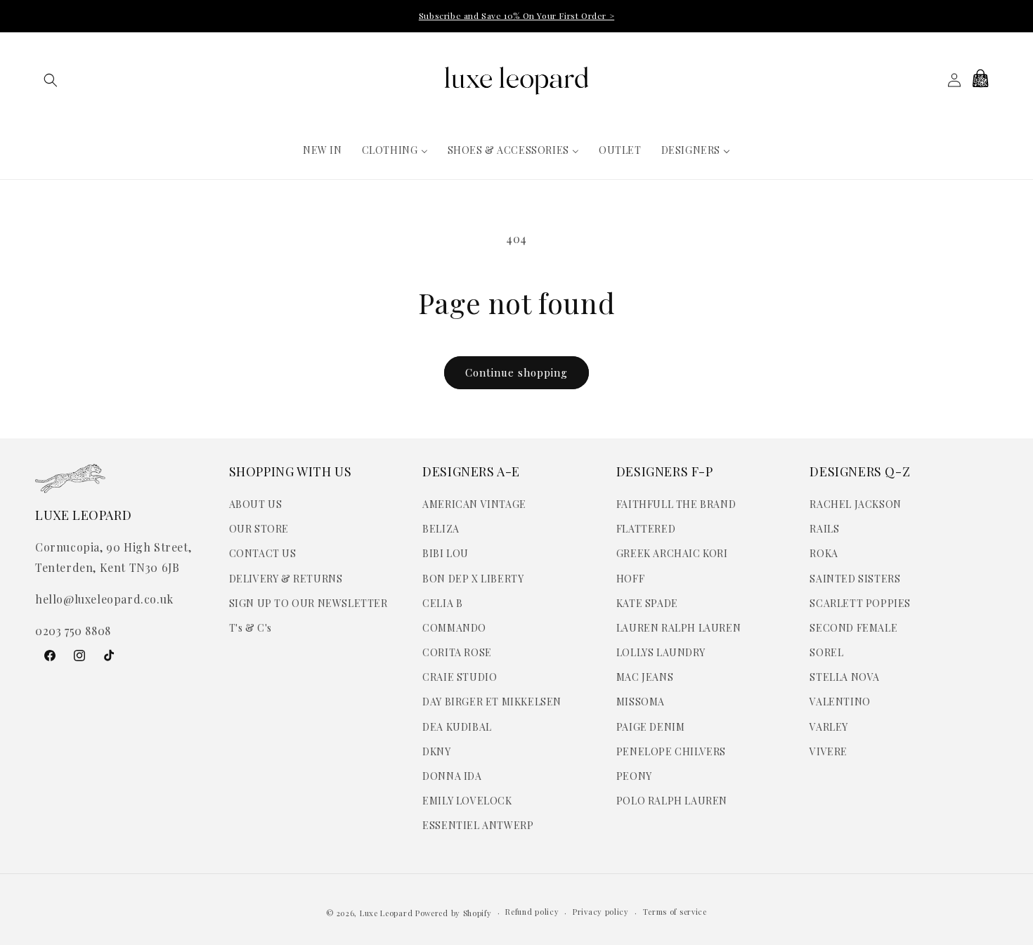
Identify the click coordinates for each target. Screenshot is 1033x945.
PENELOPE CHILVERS (671, 751)
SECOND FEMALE (853, 627)
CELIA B (442, 603)
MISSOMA (640, 701)
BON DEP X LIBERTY (473, 578)
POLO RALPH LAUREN (671, 800)
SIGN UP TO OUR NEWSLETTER (308, 603)
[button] (50, 80)
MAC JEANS (644, 677)
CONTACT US (263, 553)
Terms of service (675, 911)
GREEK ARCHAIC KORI (672, 553)
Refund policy (532, 911)
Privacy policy (601, 911)
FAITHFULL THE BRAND (676, 504)
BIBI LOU (445, 553)
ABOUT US (255, 504)
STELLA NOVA (845, 677)
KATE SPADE (647, 603)
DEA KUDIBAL (457, 727)
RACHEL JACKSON (855, 504)
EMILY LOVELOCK (467, 800)
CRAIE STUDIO (459, 677)
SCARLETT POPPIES (860, 603)
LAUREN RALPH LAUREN (678, 627)
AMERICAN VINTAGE (474, 504)
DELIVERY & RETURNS (286, 578)
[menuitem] (322, 150)
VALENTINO (840, 701)
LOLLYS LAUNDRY (660, 652)
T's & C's (250, 627)
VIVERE (828, 751)
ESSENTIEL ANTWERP (477, 825)
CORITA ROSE (457, 652)
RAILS (824, 528)
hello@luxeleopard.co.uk (104, 599)
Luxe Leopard (386, 913)
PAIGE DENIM (650, 727)
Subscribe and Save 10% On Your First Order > (516, 15)
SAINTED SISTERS (855, 578)
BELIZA (441, 528)
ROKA (824, 553)
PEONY (634, 776)
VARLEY (829, 727)
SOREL (826, 652)
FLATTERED (645, 528)
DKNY (436, 751)
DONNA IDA (451, 776)
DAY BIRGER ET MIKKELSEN (491, 701)
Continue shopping (516, 372)
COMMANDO (454, 627)
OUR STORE (259, 528)
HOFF (630, 578)
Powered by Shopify (453, 913)
